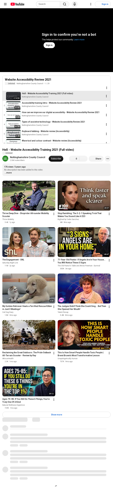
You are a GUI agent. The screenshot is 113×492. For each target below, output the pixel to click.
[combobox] (49, 4)
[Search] (64, 4)
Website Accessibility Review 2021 (28, 79)
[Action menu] (107, 88)
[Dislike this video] (83, 159)
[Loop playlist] (7, 88)
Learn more (79, 39)
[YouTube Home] (17, 4)
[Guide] (5, 4)
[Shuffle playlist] (12, 88)
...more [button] (8, 173)
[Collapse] (107, 81)
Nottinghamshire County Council (30, 84)
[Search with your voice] (75, 4)
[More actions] (108, 159)
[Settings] (91, 4)
